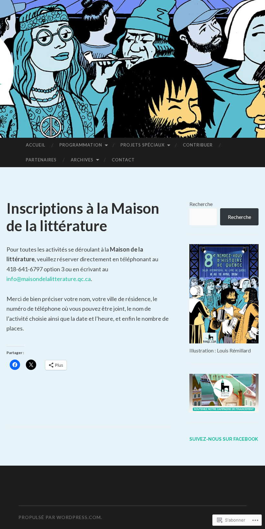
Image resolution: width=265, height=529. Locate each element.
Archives (82, 159)
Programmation (80, 144)
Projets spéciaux (142, 144)
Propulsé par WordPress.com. (60, 517)
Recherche (201, 204)
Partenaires (41, 159)
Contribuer (198, 144)
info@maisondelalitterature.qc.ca (48, 278)
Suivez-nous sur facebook (223, 439)
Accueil (35, 144)
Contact (123, 159)
